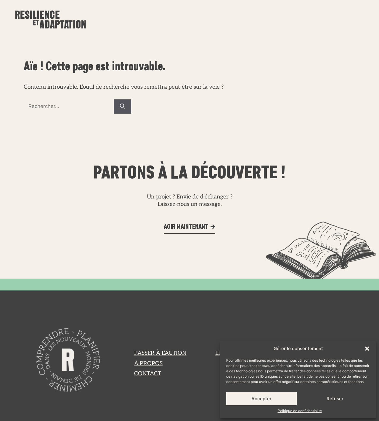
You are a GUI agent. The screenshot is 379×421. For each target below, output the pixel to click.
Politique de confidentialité (300, 411)
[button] (367, 349)
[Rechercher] (122, 106)
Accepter (261, 398)
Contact (341, 20)
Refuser (335, 398)
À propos (290, 20)
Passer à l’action (229, 20)
